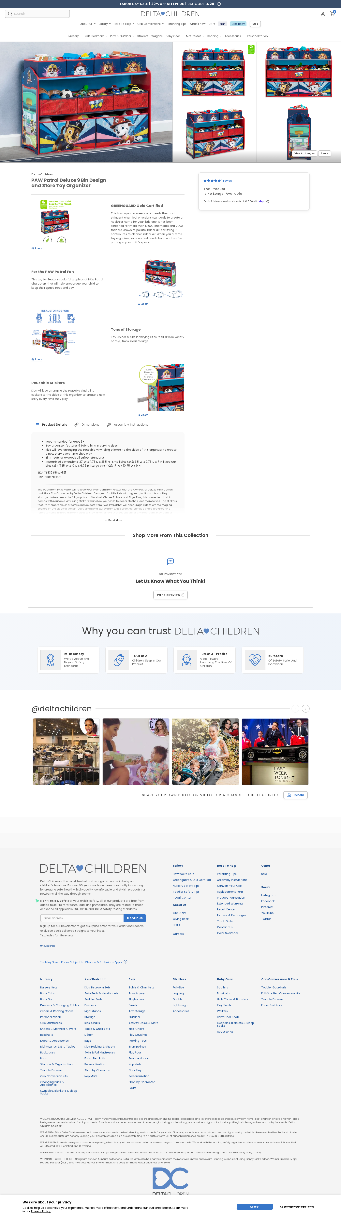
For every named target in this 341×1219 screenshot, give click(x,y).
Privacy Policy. (41, 1211)
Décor (88, 1035)
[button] (212, 181)
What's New (197, 24)
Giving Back (181, 919)
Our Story (179, 913)
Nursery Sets (48, 987)
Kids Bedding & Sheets (99, 1047)
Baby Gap (46, 999)
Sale (255, 23)
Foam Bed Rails (94, 1058)
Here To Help (122, 24)
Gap (223, 24)
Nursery (73, 36)
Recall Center (182, 898)
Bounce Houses (139, 1058)
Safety (103, 24)
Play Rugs (135, 1052)
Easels (133, 1005)
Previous (296, 708)
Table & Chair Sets (97, 1029)
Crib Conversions (149, 24)
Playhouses (136, 999)
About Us (86, 24)
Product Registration (231, 898)
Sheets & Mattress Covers (58, 1029)
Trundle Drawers (51, 1070)
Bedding (212, 36)
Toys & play (137, 993)
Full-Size (178, 987)
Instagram (268, 895)
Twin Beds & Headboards (101, 993)
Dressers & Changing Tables (59, 1005)
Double (178, 999)
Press (176, 925)
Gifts (212, 24)
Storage (89, 1017)
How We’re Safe (183, 874)
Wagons (157, 36)
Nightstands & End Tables (57, 1047)
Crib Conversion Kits (54, 1076)
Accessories (233, 36)
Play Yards (224, 1005)
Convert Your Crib (229, 886)
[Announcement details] (125, 962)
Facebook (268, 901)
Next (306, 708)
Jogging (178, 993)
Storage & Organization (56, 1064)
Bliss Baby (238, 24)
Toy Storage (137, 1011)
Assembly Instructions (232, 880)
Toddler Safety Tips (186, 892)
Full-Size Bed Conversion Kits (280, 993)
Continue (135, 918)
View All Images (304, 153)
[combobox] (37, 14)
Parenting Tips (176, 24)
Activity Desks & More (143, 1023)
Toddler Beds (93, 999)
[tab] (51, 424)
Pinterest (267, 907)
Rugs (43, 1058)
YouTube (267, 913)
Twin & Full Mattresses (99, 1052)
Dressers (90, 1005)
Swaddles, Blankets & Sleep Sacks (58, 1092)
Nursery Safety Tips (186, 886)
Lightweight (181, 1005)
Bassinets (46, 1035)
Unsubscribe (47, 945)
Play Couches (138, 1035)
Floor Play (135, 1070)
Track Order (225, 921)
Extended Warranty (230, 903)
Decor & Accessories (54, 1041)
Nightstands (92, 1011)
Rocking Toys (138, 1041)
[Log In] (323, 14)
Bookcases (47, 1052)
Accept (254, 1206)
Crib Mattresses (51, 1023)
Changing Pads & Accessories (52, 1083)
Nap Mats (90, 1076)
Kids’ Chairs (92, 1023)
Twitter (266, 919)
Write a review (168, 595)
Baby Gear (173, 36)
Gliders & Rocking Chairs (56, 1011)
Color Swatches (228, 933)
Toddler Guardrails (273, 987)
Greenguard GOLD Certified (192, 880)
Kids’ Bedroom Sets (97, 987)
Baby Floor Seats (228, 1017)
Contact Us (225, 927)
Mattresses (193, 36)
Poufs (132, 1088)
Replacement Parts (230, 892)
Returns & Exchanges (231, 915)
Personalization (257, 36)
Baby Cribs (47, 993)
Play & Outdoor (120, 36)
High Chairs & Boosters (232, 999)
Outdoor (134, 1017)
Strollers (142, 36)
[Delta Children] (93, 868)
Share (324, 153)
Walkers (222, 1011)
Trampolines (137, 1047)
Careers (178, 934)
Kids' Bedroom (94, 36)
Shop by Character (97, 1070)
